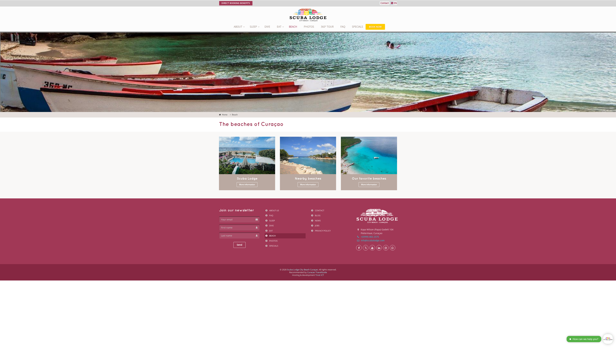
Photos (309, 26)
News (317, 220)
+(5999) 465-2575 (369, 236)
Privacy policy (322, 230)
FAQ (342, 26)
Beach (293, 26)
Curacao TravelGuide (317, 272)
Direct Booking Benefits (236, 3)
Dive (267, 26)
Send (239, 244)
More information (247, 184)
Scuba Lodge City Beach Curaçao (302, 269)
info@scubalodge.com (372, 240)
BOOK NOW (375, 26)
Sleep (253, 26)
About (238, 26)
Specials (357, 26)
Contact (319, 210)
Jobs (316, 225)
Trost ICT (319, 275)
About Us (274, 210)
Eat (279, 26)
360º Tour (327, 26)
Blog (317, 215)
